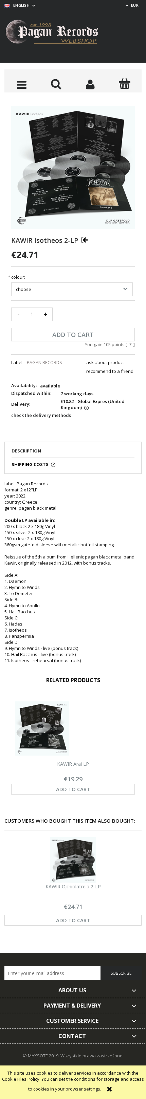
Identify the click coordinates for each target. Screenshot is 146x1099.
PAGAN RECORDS (44, 362)
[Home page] (57, 33)
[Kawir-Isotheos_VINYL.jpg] (73, 167)
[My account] (90, 84)
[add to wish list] (84, 239)
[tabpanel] (73, 572)
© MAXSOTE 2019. (41, 1056)
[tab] (73, 453)
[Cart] (124, 83)
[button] (21, 84)
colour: (18, 277)
